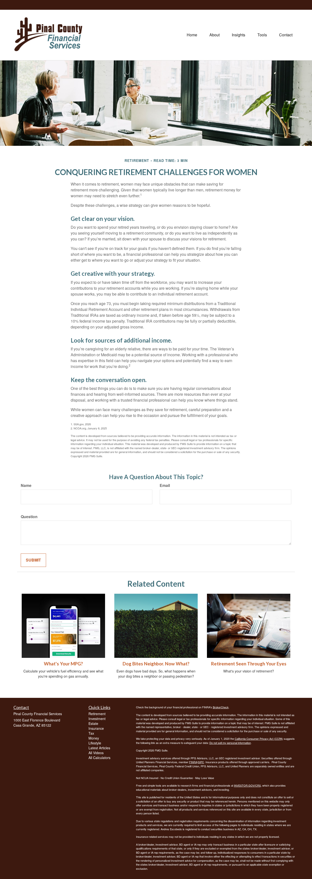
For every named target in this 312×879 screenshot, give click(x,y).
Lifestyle (94, 743)
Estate (93, 723)
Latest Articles (99, 747)
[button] (214, 35)
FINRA (193, 762)
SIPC (201, 762)
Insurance (96, 728)
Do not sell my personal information (230, 743)
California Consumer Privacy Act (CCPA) (259, 739)
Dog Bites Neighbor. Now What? (156, 663)
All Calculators (99, 757)
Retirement (97, 713)
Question (29, 516)
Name (26, 485)
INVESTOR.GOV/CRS (247, 785)
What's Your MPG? (63, 663)
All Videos (96, 752)
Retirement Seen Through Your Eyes (248, 663)
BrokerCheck (221, 707)
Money (93, 738)
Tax (91, 733)
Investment (97, 718)
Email (165, 485)
